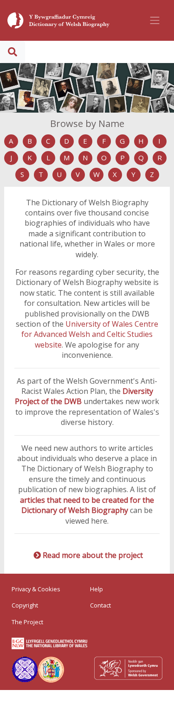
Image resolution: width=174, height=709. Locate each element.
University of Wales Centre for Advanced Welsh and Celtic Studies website (89, 334)
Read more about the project (93, 555)
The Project (27, 622)
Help (96, 589)
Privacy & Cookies (36, 589)
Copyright (25, 605)
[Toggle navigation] (155, 20)
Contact (100, 605)
